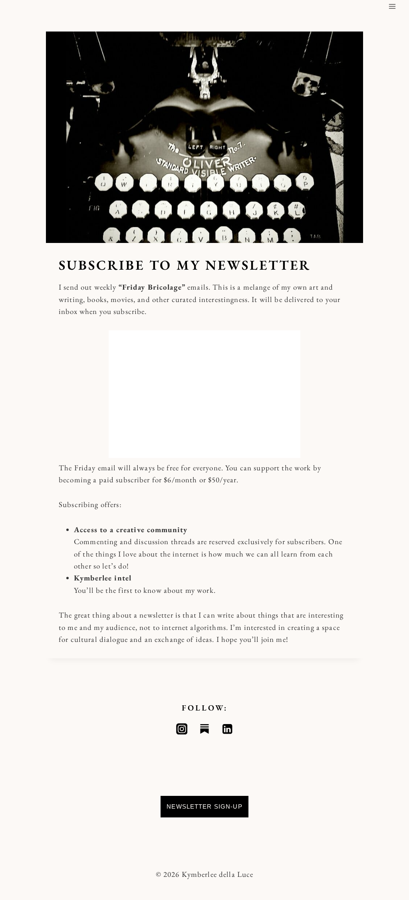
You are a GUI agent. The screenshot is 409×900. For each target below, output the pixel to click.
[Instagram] (182, 729)
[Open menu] (392, 6)
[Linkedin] (227, 729)
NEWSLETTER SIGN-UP (204, 806)
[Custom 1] (204, 729)
